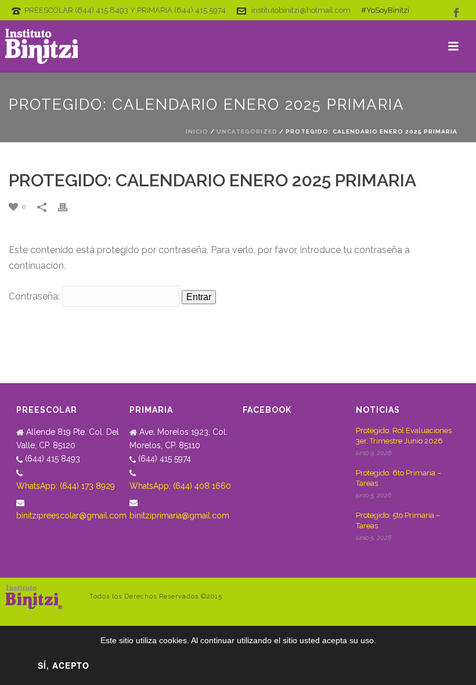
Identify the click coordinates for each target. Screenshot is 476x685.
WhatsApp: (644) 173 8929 (65, 486)
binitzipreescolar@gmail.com (71, 515)
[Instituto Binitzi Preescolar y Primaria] (42, 46)
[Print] (68, 206)
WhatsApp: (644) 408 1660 (180, 486)
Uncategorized (247, 131)
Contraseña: (35, 296)
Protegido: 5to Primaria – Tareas (398, 520)
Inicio (197, 131)
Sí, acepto (63, 665)
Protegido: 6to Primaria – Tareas (398, 478)
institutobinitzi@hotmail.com (301, 10)
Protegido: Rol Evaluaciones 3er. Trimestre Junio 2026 (404, 435)
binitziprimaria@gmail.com (179, 515)
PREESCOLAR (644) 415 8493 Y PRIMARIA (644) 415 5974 (125, 10)
